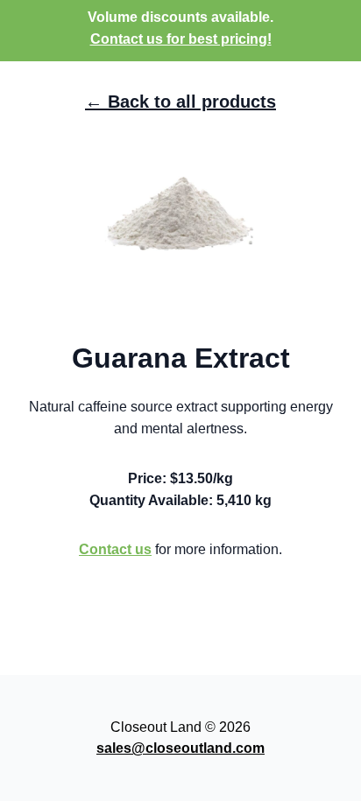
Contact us (115, 549)
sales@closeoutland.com (180, 748)
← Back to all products (180, 101)
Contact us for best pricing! (181, 39)
